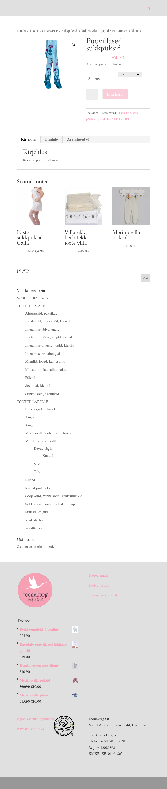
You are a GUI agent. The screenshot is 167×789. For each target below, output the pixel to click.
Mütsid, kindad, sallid (41, 441)
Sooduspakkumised (103, 594)
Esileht (21, 30)
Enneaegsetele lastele (41, 408)
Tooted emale (98, 575)
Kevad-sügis (43, 448)
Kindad (47, 455)
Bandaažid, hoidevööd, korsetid (48, 321)
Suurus (94, 78)
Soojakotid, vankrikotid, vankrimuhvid (53, 495)
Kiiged (30, 416)
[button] (73, 44)
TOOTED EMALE (31, 305)
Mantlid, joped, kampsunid (45, 361)
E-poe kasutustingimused (35, 718)
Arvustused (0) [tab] (78, 139)
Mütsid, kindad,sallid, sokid (46, 369)
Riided (30, 479)
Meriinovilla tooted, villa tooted (48, 432)
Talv (37, 471)
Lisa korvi (115, 94)
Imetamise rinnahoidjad (42, 353)
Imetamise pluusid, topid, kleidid (49, 345)
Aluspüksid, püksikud (41, 313)
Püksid (30, 377)
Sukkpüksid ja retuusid (42, 393)
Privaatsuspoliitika (30, 728)
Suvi (37, 463)
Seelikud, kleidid (37, 385)
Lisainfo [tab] (51, 139)
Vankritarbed (34, 519)
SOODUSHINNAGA (32, 297)
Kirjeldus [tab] (28, 139)
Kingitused (33, 424)
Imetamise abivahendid (42, 329)
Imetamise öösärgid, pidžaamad (48, 337)
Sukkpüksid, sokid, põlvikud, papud (85, 30)
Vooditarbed (34, 528)
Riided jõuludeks (37, 487)
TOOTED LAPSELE (44, 30)
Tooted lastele (99, 585)
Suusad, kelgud (36, 511)
